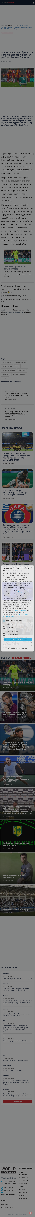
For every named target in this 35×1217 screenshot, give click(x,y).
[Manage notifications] (30, 1213)
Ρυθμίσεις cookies (23, 614)
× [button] (31, 567)
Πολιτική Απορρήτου (9, 616)
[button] (17, 648)
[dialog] (17, 608)
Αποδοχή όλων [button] (18, 639)
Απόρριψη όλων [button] (18, 644)
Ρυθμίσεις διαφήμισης (19, 610)
